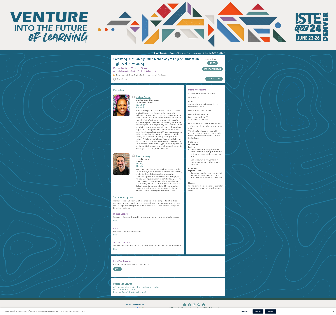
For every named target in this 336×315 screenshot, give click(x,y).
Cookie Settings (245, 311)
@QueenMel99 (141, 105)
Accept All (270, 311)
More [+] (116, 221)
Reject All (257, 311)
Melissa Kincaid (143, 97)
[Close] (333, 311)
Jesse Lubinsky (143, 156)
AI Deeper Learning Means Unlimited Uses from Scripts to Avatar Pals (136, 287)
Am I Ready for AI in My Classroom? (124, 290)
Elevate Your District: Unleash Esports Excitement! (129, 292)
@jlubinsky (139, 164)
